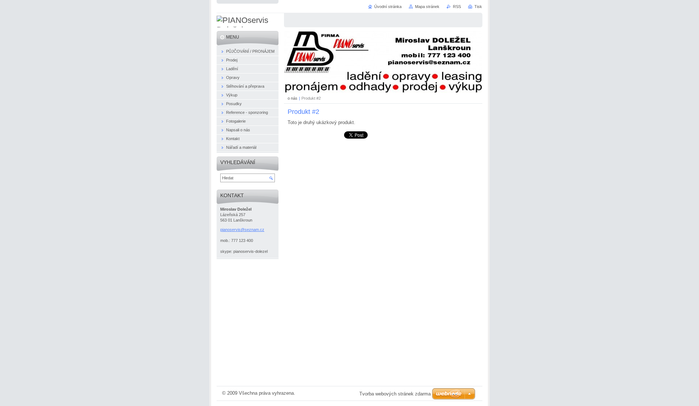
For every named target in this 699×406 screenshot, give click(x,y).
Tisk (478, 6)
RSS (457, 6)
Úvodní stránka (388, 6)
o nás (292, 98)
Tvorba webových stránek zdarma (395, 394)
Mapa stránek (427, 6)
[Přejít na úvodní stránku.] (248, 25)
